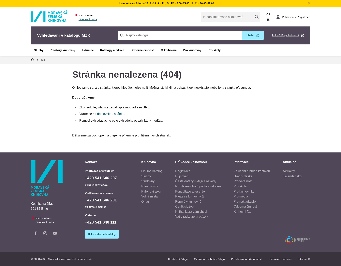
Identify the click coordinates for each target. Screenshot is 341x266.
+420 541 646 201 (101, 200)
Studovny (148, 181)
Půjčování (182, 176)
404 (43, 59)
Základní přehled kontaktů (252, 171)
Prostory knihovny (62, 50)
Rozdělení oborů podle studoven (198, 186)
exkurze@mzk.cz (95, 206)
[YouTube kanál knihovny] (55, 234)
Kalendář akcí (151, 191)
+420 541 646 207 (101, 178)
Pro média (241, 196)
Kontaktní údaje (178, 259)
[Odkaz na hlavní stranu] (49, 21)
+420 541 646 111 (100, 222)
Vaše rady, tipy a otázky (191, 216)
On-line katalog (152, 171)
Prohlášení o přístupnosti (246, 259)
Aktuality (289, 171)
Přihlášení (288, 17)
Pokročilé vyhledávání (285, 35)
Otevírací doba (88, 19)
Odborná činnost (245, 206)
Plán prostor (149, 186)
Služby (38, 50)
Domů (32, 60)
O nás (145, 201)
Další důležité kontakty (102, 234)
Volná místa (149, 196)
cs (268, 14)
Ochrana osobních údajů (209, 259)
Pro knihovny (192, 50)
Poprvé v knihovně (188, 201)
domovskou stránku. (111, 114)
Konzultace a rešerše (190, 191)
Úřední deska (243, 176)
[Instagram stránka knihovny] (45, 234)
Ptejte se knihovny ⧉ (189, 196)
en (268, 19)
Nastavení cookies (280, 259)
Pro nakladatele (245, 201)
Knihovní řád (242, 211)
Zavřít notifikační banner (309, 3)
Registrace (303, 17)
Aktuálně (88, 50)
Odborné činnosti (142, 50)
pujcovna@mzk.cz (96, 184)
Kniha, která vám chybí (191, 211)
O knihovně (169, 50)
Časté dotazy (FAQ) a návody (195, 181)
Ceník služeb (184, 206)
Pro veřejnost (243, 181)
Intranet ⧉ (304, 259)
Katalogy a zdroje (112, 50)
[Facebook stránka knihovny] (35, 234)
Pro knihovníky (244, 191)
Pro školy (214, 50)
